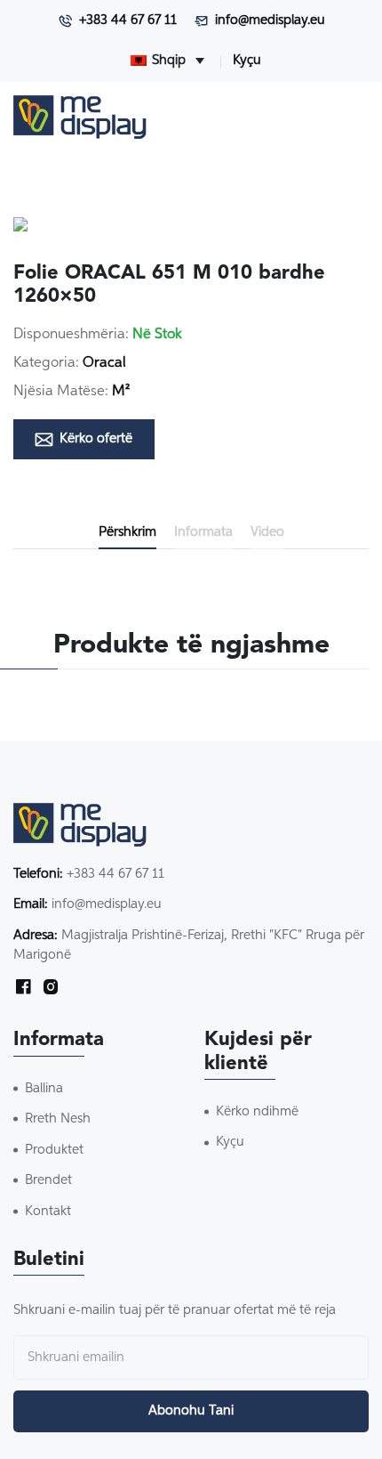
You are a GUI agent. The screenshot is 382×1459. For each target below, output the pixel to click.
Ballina (44, 1088)
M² (121, 392)
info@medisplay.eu (270, 20)
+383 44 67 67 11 (128, 20)
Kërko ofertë (96, 438)
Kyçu (247, 60)
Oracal (104, 363)
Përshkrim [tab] (127, 532)
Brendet (48, 1180)
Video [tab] (267, 532)
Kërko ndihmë (257, 1111)
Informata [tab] (203, 532)
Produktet (54, 1149)
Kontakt (48, 1211)
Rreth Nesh (58, 1118)
